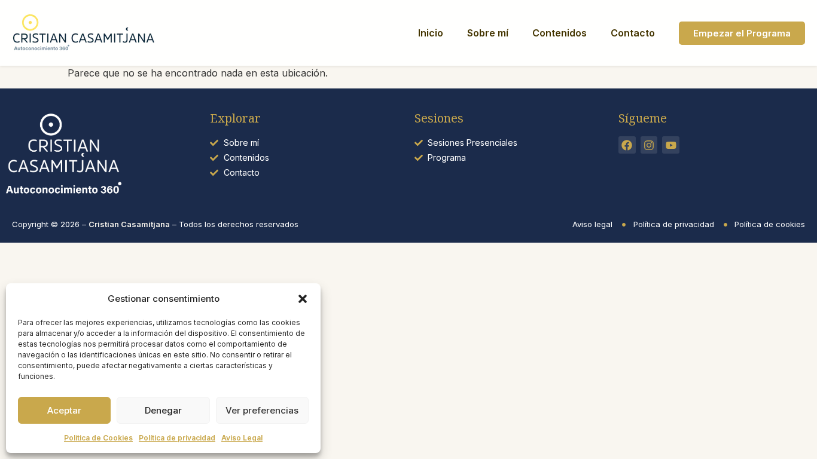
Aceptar (64, 410)
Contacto (633, 33)
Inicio (430, 33)
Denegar (163, 410)
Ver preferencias (261, 410)
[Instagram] (649, 145)
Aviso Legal (242, 437)
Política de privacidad (177, 437)
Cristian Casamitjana (129, 224)
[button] (303, 299)
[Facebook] (627, 145)
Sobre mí (487, 33)
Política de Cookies (98, 437)
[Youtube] (670, 145)
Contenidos (559, 33)
